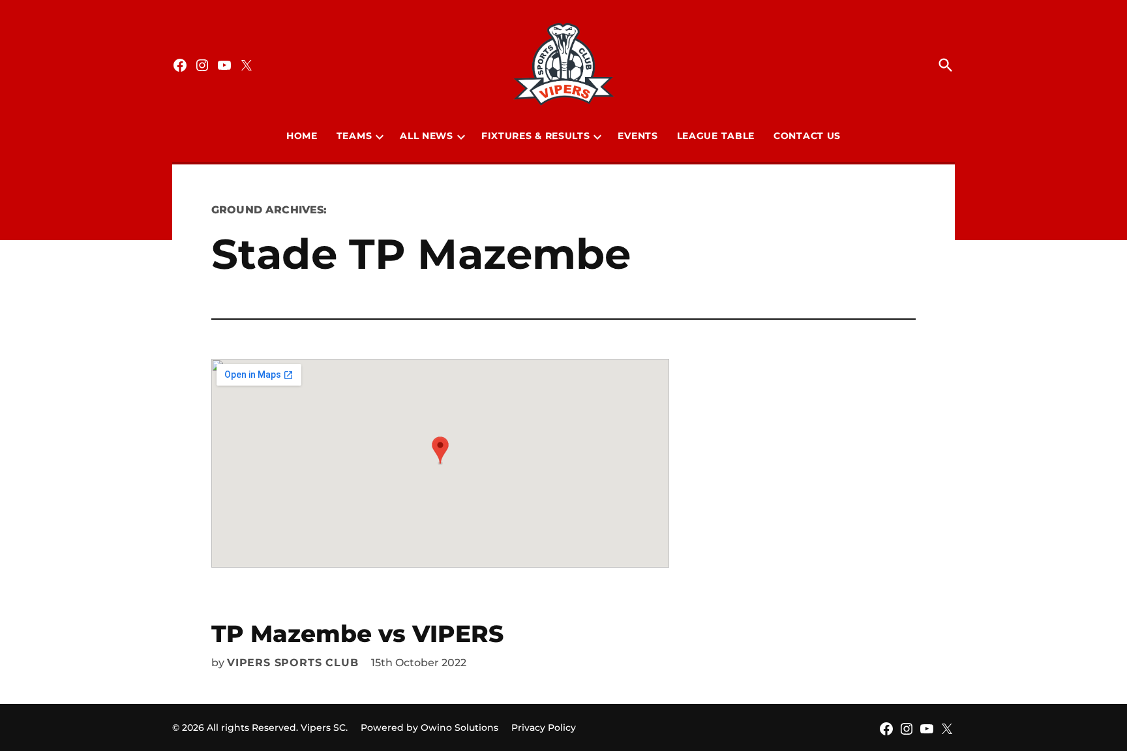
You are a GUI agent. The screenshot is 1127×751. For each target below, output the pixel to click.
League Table (716, 136)
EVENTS (637, 136)
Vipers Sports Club (292, 662)
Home (302, 136)
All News (426, 136)
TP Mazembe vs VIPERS (357, 633)
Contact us (807, 136)
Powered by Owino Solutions (429, 727)
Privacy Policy (543, 727)
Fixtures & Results (535, 136)
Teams (354, 136)
